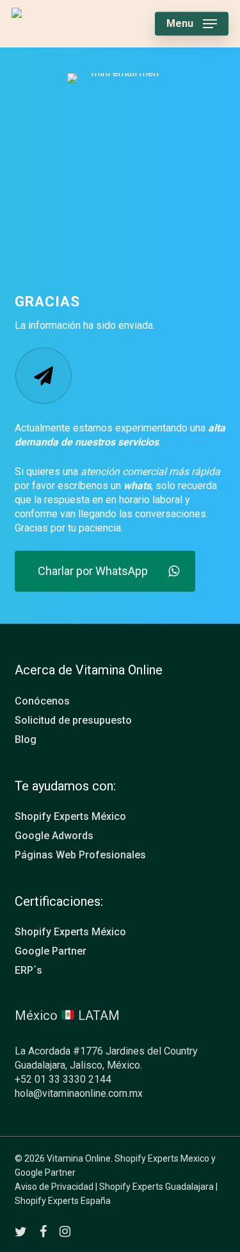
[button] (191, 23)
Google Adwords (54, 836)
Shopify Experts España (63, 1201)
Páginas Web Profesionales (80, 855)
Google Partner (50, 951)
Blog (25, 739)
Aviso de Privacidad (54, 1186)
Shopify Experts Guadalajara (156, 1186)
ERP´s (28, 970)
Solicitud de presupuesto (73, 720)
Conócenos (42, 701)
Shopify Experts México (70, 816)
